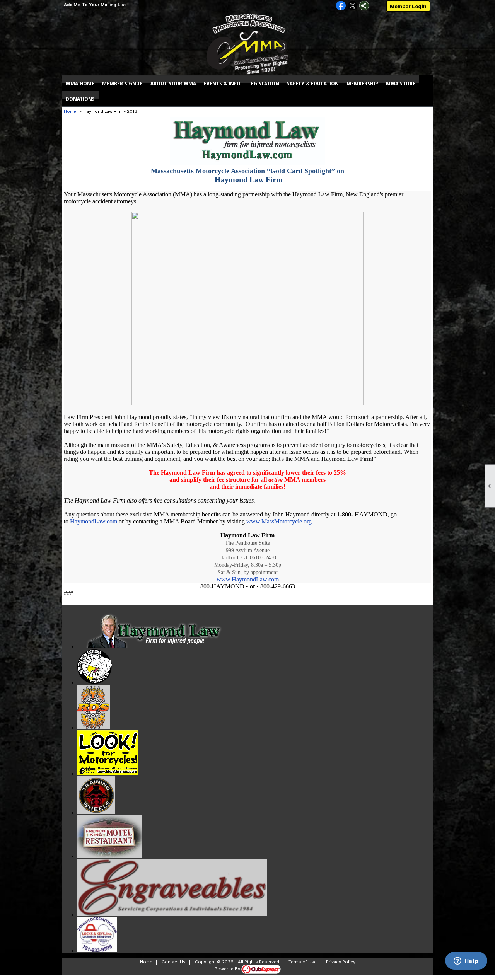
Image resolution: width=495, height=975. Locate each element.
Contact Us (174, 962)
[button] (173, 83)
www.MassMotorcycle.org (279, 521)
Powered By (228, 969)
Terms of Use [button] (302, 962)
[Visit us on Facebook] (341, 6)
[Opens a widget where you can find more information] (466, 961)
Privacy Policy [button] (340, 962)
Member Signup (122, 83)
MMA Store (400, 83)
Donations (80, 98)
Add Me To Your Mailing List (95, 4)
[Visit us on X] (352, 6)
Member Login (408, 6)
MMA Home (80, 83)
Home (70, 111)
